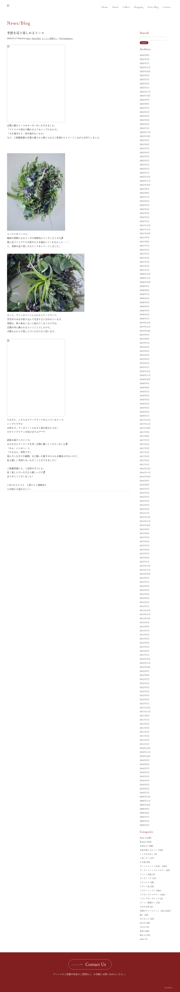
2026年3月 (144, 59)
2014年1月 (144, 606)
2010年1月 (144, 793)
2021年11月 (145, 229)
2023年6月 (144, 153)
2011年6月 (144, 724)
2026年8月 (144, 55)
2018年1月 (144, 416)
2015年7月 (144, 537)
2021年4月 (144, 258)
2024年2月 (144, 124)
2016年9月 (144, 481)
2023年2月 (144, 169)
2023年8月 (144, 144)
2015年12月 (145, 517)
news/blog (36, 38)
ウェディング (146, 878)
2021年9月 (144, 238)
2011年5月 (144, 728)
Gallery (126, 7)
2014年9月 (144, 578)
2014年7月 (144, 582)
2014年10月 (145, 574)
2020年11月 (145, 278)
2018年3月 (144, 408)
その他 (143, 862)
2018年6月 (144, 396)
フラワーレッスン (148, 891)
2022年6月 (144, 201)
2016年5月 (144, 497)
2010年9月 (144, 760)
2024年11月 (145, 92)
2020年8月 (144, 290)
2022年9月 (144, 189)
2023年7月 (144, 148)
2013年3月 (144, 647)
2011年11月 (145, 712)
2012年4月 (144, 691)
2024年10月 (145, 96)
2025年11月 (145, 67)
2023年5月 (144, 156)
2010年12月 (145, 748)
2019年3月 (144, 359)
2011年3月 (144, 736)
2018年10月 (145, 379)
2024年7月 (144, 108)
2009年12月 (145, 797)
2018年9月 (144, 383)
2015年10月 (145, 525)
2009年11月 (145, 801)
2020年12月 (145, 274)
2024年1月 (144, 128)
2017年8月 (144, 436)
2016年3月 (144, 505)
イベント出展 (146, 874)
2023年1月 (144, 173)
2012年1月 (144, 704)
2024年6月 (144, 112)
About (115, 7)
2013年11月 (145, 614)
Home (105, 7)
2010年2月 (144, 789)
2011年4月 (144, 732)
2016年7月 (144, 489)
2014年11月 (145, 570)
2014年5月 (144, 590)
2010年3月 (144, 785)
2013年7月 (144, 631)
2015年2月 (144, 558)
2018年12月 (145, 371)
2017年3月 (144, 456)
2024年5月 (144, 116)
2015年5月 (144, 546)
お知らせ (144, 846)
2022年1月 (144, 221)
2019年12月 (145, 323)
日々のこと (145, 919)
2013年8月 (144, 627)
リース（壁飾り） (50, 38)
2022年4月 (144, 209)
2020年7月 (144, 294)
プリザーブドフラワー (149, 895)
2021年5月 (144, 254)
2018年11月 (145, 375)
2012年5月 (144, 687)
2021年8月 (144, 242)
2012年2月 (144, 699)
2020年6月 (144, 298)
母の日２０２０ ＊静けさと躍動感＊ (28, 485)
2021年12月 (145, 225)
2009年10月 (145, 805)
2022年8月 (144, 193)
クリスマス (145, 882)
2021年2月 (144, 266)
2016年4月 (144, 501)
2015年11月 (145, 521)
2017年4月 (144, 452)
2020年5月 (144, 302)
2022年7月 (144, 197)
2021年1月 (144, 270)
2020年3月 (144, 311)
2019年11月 (145, 327)
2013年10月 (145, 618)
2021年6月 (144, 250)
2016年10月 (145, 477)
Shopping (138, 7)
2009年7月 (144, 817)
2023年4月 (144, 161)
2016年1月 (144, 513)
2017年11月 (145, 424)
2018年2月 (144, 412)
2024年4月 (144, 120)
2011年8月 (144, 716)
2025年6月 (144, 84)
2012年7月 (144, 679)
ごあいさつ (145, 858)
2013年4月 (144, 643)
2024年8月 (144, 104)
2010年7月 (144, 768)
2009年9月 (144, 809)
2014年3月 (144, 598)
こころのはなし (147, 854)
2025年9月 (144, 75)
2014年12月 (145, 566)
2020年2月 (144, 314)
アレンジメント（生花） (150, 866)
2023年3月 (144, 165)
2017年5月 (144, 448)
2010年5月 (144, 776)
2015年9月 (144, 529)
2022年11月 (145, 181)
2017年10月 (145, 428)
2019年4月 (144, 355)
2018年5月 (144, 400)
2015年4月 (144, 550)
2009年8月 (144, 813)
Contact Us (95, 964)
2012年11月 (145, 663)
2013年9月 (144, 622)
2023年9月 (144, 140)
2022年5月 (144, 205)
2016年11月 (145, 472)
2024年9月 (144, 100)
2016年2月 (144, 509)
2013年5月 (144, 639)
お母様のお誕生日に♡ (18, 489)
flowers (143, 842)
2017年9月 (144, 432)
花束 (142, 931)
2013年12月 (145, 610)
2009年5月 (144, 825)
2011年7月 (144, 720)
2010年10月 (145, 756)
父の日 (143, 927)
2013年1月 (144, 655)
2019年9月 (144, 335)
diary (28, 38)
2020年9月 (144, 286)
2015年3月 (144, 554)
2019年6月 (144, 347)
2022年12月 (145, 177)
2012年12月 (145, 659)
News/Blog (153, 7)
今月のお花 (145, 907)
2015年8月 (144, 533)
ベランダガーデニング (149, 899)
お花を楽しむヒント (149, 850)
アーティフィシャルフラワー (152, 870)
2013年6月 (144, 635)
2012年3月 (144, 695)
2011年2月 (144, 740)
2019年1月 (144, 367)
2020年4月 (144, 306)
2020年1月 (144, 319)
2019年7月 (144, 343)
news (142, 939)
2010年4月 (144, 780)
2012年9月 (144, 671)
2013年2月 (144, 651)
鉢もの (143, 935)
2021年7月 (144, 246)
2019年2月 (144, 363)
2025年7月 (144, 79)
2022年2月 (144, 217)
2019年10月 (145, 331)
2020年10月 (145, 282)
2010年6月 (144, 772)
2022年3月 (144, 213)
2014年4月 (144, 594)
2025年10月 (145, 71)
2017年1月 (144, 464)
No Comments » (66, 38)
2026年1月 (144, 63)
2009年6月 (144, 821)
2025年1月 (144, 88)
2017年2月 (144, 460)
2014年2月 (144, 602)
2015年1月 (144, 562)
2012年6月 (144, 683)
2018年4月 (144, 404)
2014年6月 (144, 586)
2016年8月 (144, 485)
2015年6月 (144, 541)
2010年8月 (144, 764)
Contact (167, 7)
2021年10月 (145, 233)
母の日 (143, 923)
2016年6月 (144, 493)
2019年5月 (144, 351)
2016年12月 (145, 469)
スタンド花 (145, 886)
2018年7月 (144, 392)
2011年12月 (145, 708)
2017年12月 (145, 420)
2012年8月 (144, 675)
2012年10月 (145, 667)
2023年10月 (145, 136)
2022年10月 (145, 185)
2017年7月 (144, 440)
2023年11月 (145, 132)
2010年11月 (145, 752)
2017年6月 (144, 444)
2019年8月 (144, 339)
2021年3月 (144, 262)
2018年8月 (144, 387)
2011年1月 (144, 744)
